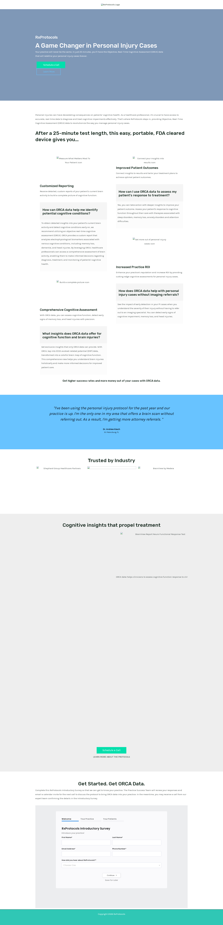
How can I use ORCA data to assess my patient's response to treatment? (148, 193)
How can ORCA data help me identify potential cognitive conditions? (70, 211)
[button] (38, 419)
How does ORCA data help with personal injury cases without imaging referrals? (149, 292)
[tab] (73, 211)
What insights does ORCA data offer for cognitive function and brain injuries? (71, 335)
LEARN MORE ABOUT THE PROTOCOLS (111, 756)
